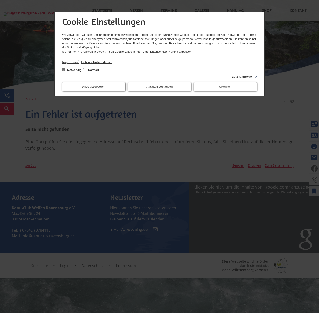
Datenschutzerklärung (97, 62)
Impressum (70, 62)
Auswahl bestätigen (159, 86)
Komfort (93, 70)
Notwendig (74, 70)
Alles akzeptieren (93, 86)
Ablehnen (225, 86)
